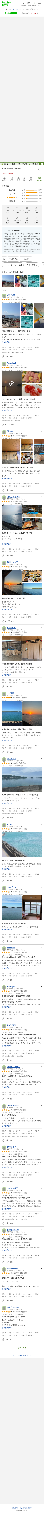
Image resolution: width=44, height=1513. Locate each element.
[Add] (39, 169)
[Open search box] (4, 259)
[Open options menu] (40, 295)
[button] (8, 281)
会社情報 (15, 1508)
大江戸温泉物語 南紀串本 (11, 168)
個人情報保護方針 (26, 1508)
